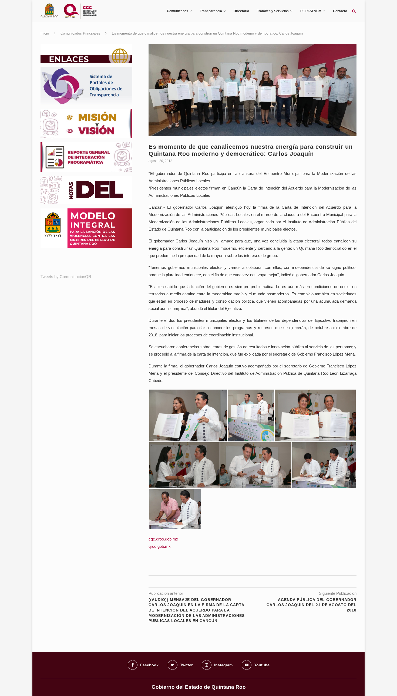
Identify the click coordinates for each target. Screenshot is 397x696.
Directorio (241, 11)
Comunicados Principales (80, 33)
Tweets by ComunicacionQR (66, 276)
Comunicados (177, 11)
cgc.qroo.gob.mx (163, 539)
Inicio (45, 33)
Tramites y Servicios (273, 11)
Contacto (340, 11)
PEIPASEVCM (310, 11)
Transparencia (211, 11)
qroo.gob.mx (160, 546)
